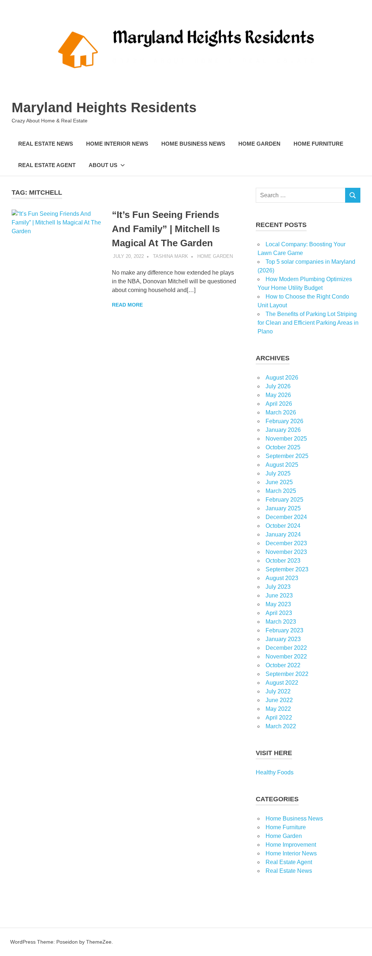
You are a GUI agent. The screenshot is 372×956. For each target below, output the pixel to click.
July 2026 (278, 386)
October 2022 (283, 665)
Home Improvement (291, 845)
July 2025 (278, 473)
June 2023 (279, 595)
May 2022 (278, 709)
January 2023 (283, 639)
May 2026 (278, 395)
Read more (127, 305)
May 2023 (278, 604)
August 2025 (282, 465)
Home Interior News (117, 144)
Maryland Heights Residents (104, 107)
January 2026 (283, 430)
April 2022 (279, 717)
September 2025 (287, 456)
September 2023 (287, 569)
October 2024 (283, 526)
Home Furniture (318, 144)
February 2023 (284, 630)
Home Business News (193, 144)
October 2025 (283, 447)
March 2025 (281, 491)
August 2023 (282, 578)
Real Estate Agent (47, 165)
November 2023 (286, 552)
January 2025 (283, 508)
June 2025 (279, 482)
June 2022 (279, 700)
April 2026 (279, 404)
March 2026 (281, 412)
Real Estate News (45, 144)
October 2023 (283, 561)
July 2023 (278, 587)
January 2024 (283, 534)
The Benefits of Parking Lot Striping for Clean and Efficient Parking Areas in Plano (308, 323)
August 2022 (282, 683)
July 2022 (278, 691)
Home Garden (259, 144)
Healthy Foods (275, 772)
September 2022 (287, 674)
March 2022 (281, 726)
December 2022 (286, 648)
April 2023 (279, 613)
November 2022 (286, 656)
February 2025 (284, 500)
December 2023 (286, 543)
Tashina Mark (170, 256)
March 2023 (281, 622)
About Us (103, 165)
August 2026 (282, 377)
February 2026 (284, 421)
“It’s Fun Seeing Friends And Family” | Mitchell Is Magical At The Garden (166, 228)
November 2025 (286, 439)
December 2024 (286, 517)
